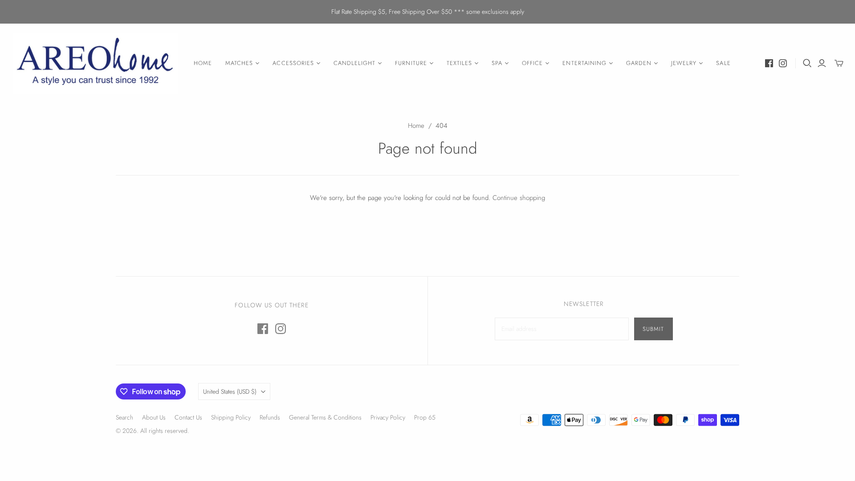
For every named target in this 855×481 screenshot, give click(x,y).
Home (416, 125)
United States (229, 391)
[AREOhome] (95, 63)
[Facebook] (769, 63)
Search (124, 417)
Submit (653, 329)
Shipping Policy (231, 417)
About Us (154, 417)
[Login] (821, 63)
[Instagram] (783, 63)
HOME (203, 63)
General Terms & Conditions (325, 417)
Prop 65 (425, 417)
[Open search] (807, 63)
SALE (723, 63)
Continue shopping (519, 198)
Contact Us (188, 417)
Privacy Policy (387, 417)
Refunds (270, 417)
